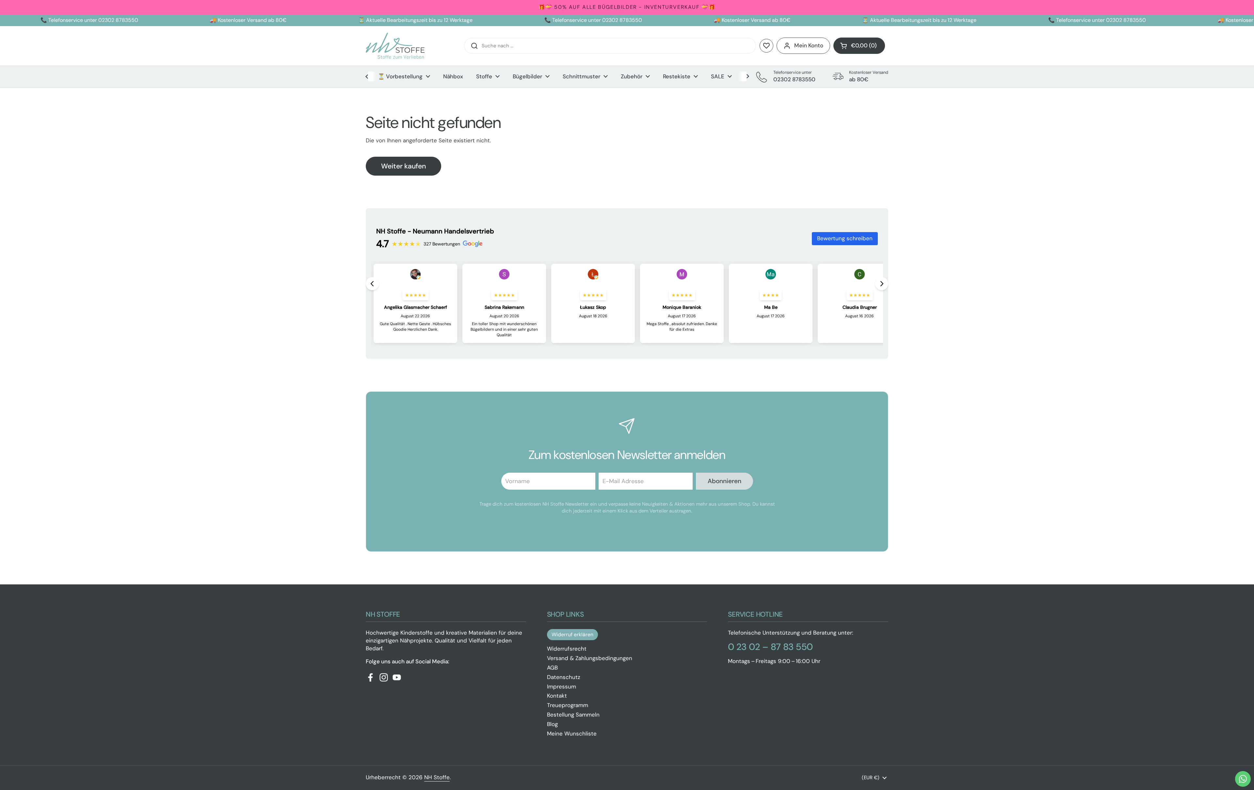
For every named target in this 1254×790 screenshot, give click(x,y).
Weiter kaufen (403, 166)
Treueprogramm (567, 705)
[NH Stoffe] (395, 46)
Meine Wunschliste (572, 733)
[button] (859, 46)
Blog (552, 724)
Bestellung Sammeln (573, 714)
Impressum (561, 686)
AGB (552, 667)
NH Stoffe (437, 777)
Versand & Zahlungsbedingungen (589, 658)
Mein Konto (808, 45)
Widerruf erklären (572, 634)
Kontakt (557, 695)
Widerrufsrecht (567, 648)
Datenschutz (563, 677)
